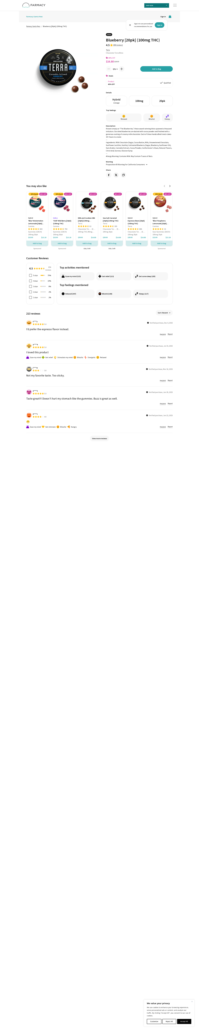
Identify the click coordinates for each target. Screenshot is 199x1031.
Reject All (169, 1021)
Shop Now (149, 5)
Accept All (184, 1021)
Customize (154, 1021)
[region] (169, 1013)
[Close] (192, 1001)
